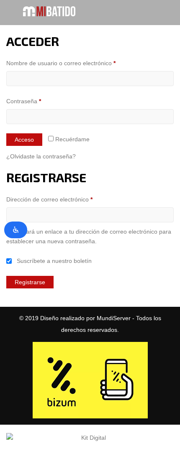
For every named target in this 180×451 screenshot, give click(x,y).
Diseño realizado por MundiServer (85, 318)
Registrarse (30, 282)
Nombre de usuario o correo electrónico (75, 62)
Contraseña (37, 100)
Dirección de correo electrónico (63, 199)
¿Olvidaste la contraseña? (41, 156)
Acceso (24, 139)
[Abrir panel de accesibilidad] (15, 230)
